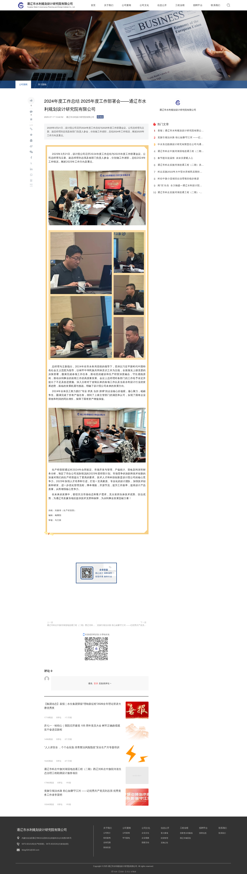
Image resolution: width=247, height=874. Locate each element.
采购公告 (164, 843)
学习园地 (42, 84)
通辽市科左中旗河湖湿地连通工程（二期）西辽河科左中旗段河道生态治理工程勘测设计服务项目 (71, 625)
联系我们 (215, 5)
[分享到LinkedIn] (31, 169)
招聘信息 (202, 833)
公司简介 (107, 833)
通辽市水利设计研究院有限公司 (80, 116)
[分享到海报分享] (31, 180)
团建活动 (145, 843)
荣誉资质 (107, 848)
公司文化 (144, 5)
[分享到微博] (31, 146)
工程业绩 (180, 5)
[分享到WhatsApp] (31, 175)
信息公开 (162, 5)
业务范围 (107, 843)
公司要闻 (126, 5)
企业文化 (145, 833)
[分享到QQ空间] (31, 134)
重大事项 (164, 833)
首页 (93, 5)
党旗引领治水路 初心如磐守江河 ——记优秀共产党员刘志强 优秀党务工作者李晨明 (121, 625)
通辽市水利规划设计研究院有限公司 (50, 3)
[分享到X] (31, 163)
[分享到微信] (31, 152)
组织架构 (107, 838)
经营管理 (164, 838)
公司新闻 (23, 84)
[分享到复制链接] (31, 129)
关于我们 (108, 5)
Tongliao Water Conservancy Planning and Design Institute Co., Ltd (51, 7)
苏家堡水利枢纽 (186, 833)
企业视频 (145, 838)
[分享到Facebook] (31, 157)
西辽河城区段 (185, 838)
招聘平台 (197, 5)
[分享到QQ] (31, 140)
